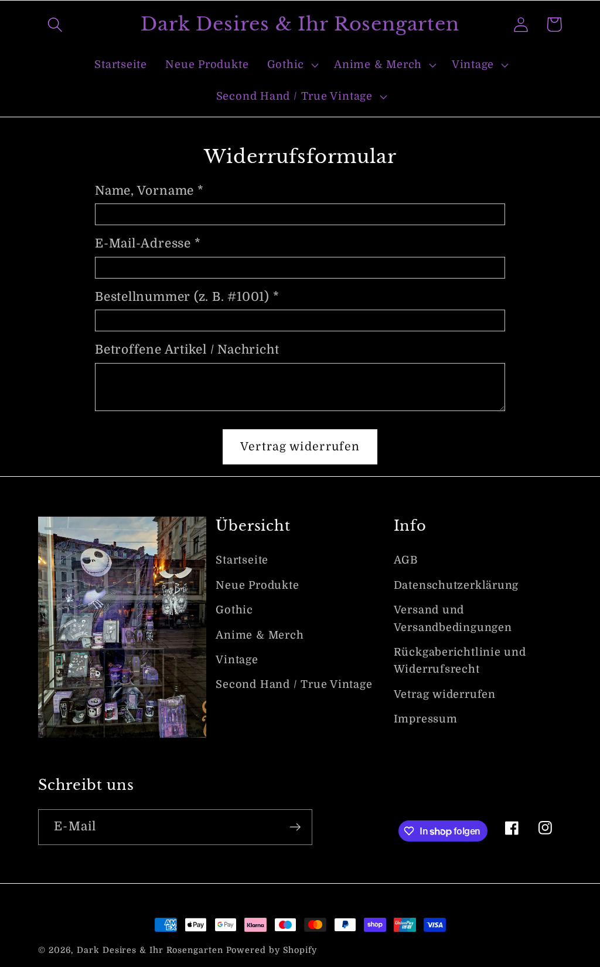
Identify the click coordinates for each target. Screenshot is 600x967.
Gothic (234, 610)
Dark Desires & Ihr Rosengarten (150, 950)
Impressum (426, 719)
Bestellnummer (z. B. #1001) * (187, 297)
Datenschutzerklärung (456, 585)
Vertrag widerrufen (300, 446)
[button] (54, 24)
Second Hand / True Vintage (294, 684)
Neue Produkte (257, 585)
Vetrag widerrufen (445, 694)
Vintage (237, 660)
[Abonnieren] (295, 827)
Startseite (242, 560)
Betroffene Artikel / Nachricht (187, 349)
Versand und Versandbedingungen (453, 618)
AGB (406, 560)
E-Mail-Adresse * (147, 243)
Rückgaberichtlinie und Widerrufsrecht (460, 660)
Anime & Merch (260, 635)
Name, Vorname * (149, 191)
